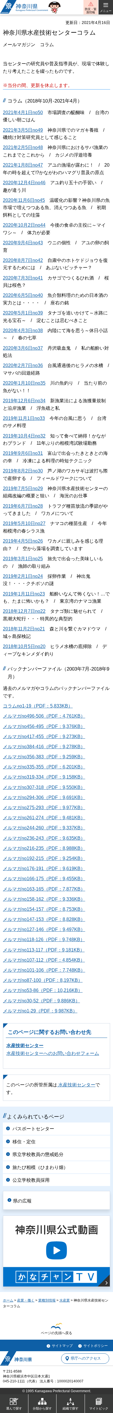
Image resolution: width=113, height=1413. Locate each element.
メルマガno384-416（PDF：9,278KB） (44, 746)
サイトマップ (62, 1346)
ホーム (8, 1300)
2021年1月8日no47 (23, 165)
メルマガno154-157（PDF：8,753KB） (44, 909)
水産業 (64, 1300)
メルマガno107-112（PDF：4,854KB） (44, 960)
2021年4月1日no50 (23, 112)
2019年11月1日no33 (24, 418)
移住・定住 (24, 1141)
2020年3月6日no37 (23, 348)
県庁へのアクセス (86, 1358)
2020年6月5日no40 (23, 295)
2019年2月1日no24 (23, 576)
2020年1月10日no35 (24, 383)
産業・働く (25, 1300)
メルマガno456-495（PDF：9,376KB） (44, 726)
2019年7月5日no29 (23, 488)
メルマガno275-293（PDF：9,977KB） (44, 807)
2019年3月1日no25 (23, 558)
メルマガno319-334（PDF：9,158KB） (44, 777)
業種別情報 (47, 1300)
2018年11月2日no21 (24, 628)
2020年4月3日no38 (23, 330)
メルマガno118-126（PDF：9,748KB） (44, 939)
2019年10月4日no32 (24, 435)
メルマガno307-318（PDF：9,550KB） (44, 787)
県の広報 (22, 1200)
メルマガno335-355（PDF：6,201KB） (44, 766)
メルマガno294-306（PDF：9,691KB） (44, 797)
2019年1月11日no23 (24, 593)
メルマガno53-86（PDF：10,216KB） (43, 990)
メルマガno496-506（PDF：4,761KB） (44, 716)
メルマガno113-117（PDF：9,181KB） (44, 949)
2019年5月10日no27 (24, 523)
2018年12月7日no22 (24, 611)
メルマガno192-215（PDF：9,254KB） (44, 858)
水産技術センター (24, 1045)
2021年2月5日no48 (23, 147)
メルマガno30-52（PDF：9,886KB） (41, 1000)
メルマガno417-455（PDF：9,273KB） (44, 736)
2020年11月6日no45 (24, 200)
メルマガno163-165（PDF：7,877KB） (44, 889)
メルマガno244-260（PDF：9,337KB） (44, 827)
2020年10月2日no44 (24, 225)
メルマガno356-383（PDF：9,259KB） (44, 756)
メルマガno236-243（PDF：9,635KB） (44, 838)
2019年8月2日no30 (23, 470)
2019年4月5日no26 (23, 541)
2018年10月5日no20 (24, 646)
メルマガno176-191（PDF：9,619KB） (44, 868)
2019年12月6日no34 (24, 400)
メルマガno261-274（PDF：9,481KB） (44, 817)
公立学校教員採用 (31, 1180)
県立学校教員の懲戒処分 (37, 1154)
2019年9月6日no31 (23, 453)
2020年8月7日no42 (23, 260)
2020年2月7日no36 (23, 365)
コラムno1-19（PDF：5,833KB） (38, 705)
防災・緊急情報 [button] (90, 11)
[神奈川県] (16, 1358)
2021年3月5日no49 (23, 130)
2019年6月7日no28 (23, 506)
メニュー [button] (106, 10)
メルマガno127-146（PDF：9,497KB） (44, 929)
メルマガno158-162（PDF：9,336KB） (44, 899)
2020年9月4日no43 (23, 242)
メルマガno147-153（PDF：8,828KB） (44, 919)
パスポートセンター (33, 1128)
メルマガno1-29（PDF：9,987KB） (40, 1010)
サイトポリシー (95, 1346)
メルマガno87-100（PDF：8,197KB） (43, 980)
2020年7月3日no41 (23, 277)
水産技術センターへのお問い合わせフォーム (52, 1053)
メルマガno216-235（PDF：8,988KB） (44, 848)
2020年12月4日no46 (24, 182)
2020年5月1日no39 (23, 312)
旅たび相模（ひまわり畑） (40, 1167)
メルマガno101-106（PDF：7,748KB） (44, 970)
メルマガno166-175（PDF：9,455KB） (44, 878)
